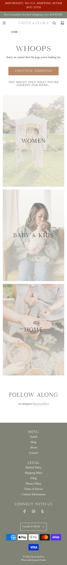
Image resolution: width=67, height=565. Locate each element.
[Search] (54, 23)
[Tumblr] (42, 511)
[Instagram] (33, 511)
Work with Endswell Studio (33, 560)
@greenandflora (41, 404)
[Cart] (62, 23)
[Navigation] (4, 23)
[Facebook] (24, 511)
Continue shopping (33, 70)
